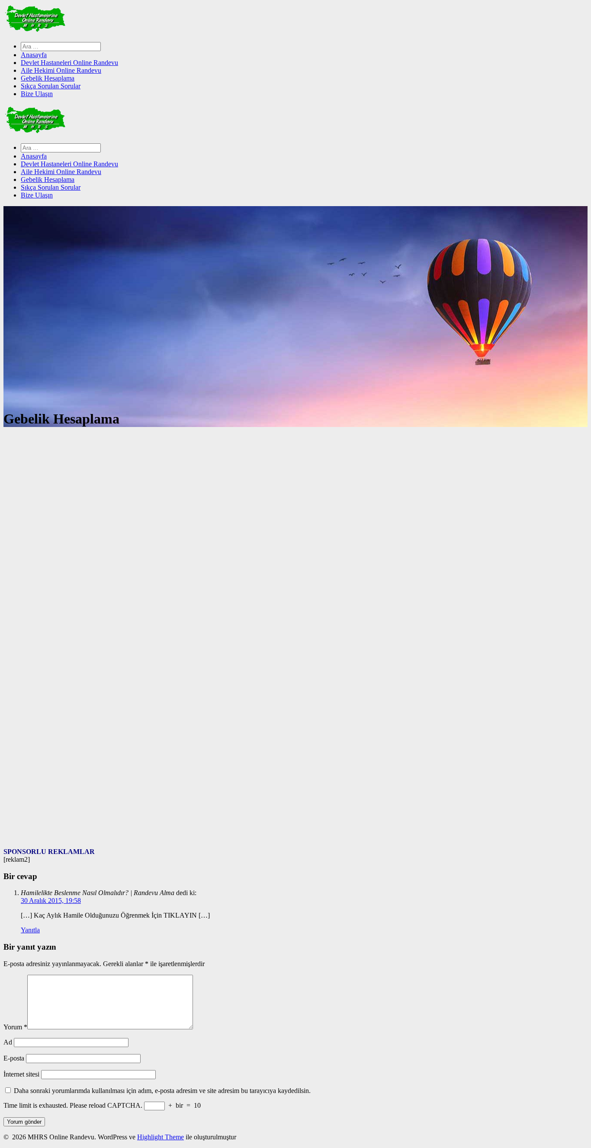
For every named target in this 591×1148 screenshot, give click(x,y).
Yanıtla (30, 930)
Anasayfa (34, 54)
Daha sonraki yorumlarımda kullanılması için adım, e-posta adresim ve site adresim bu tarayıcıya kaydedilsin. (162, 1090)
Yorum (15, 1027)
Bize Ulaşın (37, 93)
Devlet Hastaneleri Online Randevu (69, 62)
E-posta (13, 1058)
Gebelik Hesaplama (47, 78)
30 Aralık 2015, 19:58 (51, 900)
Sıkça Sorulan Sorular (50, 86)
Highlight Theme (160, 1137)
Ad (7, 1042)
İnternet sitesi (21, 1074)
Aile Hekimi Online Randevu (61, 70)
